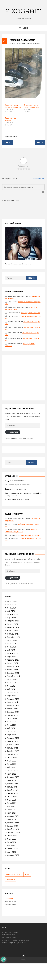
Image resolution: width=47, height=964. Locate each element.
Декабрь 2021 (13, 783)
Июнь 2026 (11, 608)
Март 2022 (11, 774)
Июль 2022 (11, 761)
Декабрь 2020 (13, 822)
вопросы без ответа (14, 874)
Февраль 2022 (13, 777)
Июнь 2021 (11, 803)
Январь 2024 (12, 702)
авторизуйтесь (39, 179)
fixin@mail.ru (9, 898)
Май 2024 (11, 689)
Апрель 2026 (12, 614)
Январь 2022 (12, 780)
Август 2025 (12, 640)
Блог (15, 136)
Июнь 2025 (11, 647)
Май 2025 (11, 650)
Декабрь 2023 (13, 705)
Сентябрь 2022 (13, 754)
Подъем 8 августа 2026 (14, 481)
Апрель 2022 (12, 770)
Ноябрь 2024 (12, 669)
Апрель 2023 (12, 731)
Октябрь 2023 (13, 712)
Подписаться (13, 432)
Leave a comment (34, 43)
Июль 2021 (11, 800)
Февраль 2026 (13, 621)
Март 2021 (11, 813)
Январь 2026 (12, 624)
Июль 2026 (11, 604)
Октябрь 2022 (13, 751)
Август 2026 (12, 601)
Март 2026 (11, 617)
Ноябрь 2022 (12, 748)
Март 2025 (11, 656)
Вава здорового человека (30, 313)
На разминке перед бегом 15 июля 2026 (31, 106)
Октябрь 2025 (13, 634)
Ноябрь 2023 (12, 708)
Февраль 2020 (13, 855)
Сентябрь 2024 (13, 676)
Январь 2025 (12, 663)
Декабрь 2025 (13, 627)
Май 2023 (11, 728)
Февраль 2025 (13, 660)
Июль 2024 (11, 682)
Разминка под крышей (10, 119)
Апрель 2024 (12, 692)
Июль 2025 (11, 643)
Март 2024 (11, 695)
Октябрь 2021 (13, 790)
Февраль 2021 (13, 816)
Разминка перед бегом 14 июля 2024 (13, 106)
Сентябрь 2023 (13, 715)
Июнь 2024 (11, 686)
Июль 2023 (11, 721)
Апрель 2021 (12, 809)
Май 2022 (11, 767)
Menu (25, 28)
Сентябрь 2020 (13, 832)
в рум (27, 874)
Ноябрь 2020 (12, 826)
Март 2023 (11, 734)
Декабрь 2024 (13, 666)
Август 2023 (12, 718)
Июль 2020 (11, 839)
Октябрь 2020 (13, 829)
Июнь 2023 (11, 725)
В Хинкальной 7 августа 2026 (17, 499)
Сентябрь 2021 (13, 793)
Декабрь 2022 (13, 744)
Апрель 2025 (12, 653)
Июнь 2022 (11, 764)
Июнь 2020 (11, 842)
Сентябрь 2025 (13, 637)
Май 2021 (11, 806)
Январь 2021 (12, 819)
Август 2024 (12, 679)
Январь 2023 (12, 741)
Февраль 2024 (13, 699)
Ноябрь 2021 (12, 787)
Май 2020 (11, 845)
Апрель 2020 (12, 848)
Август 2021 (12, 796)
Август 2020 (12, 835)
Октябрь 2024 (13, 673)
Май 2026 (11, 611)
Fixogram (23, 11)
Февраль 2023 (13, 738)
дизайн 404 (10, 879)
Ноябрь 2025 (12, 630)
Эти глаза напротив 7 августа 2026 (21, 308)
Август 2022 (12, 757)
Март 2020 (11, 852)
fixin (13, 43)
